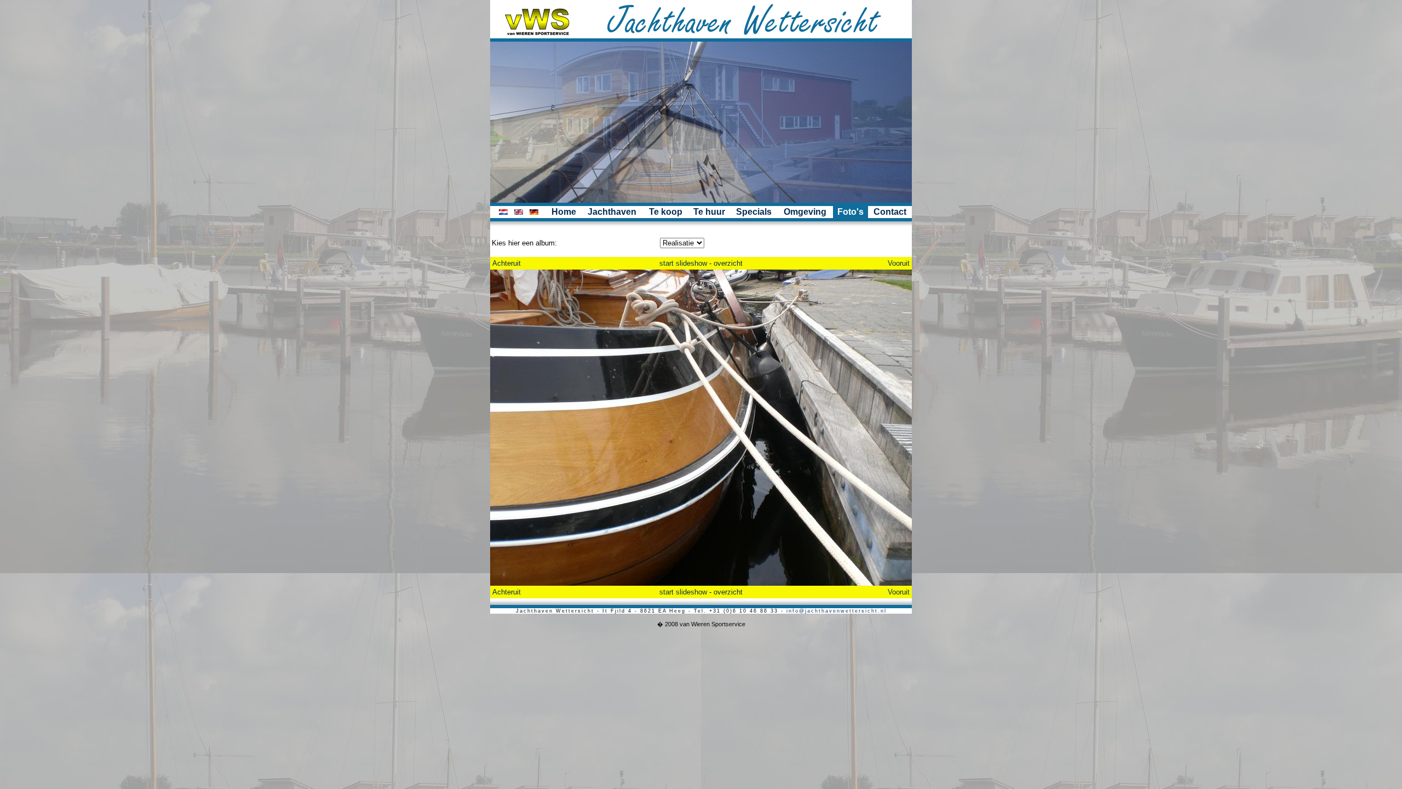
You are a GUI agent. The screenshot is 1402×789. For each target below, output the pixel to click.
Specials (754, 211)
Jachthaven (612, 211)
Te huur (709, 211)
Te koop (665, 211)
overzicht (728, 263)
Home (563, 211)
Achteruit (506, 263)
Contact (890, 211)
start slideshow (683, 263)
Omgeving (805, 211)
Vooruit (899, 263)
